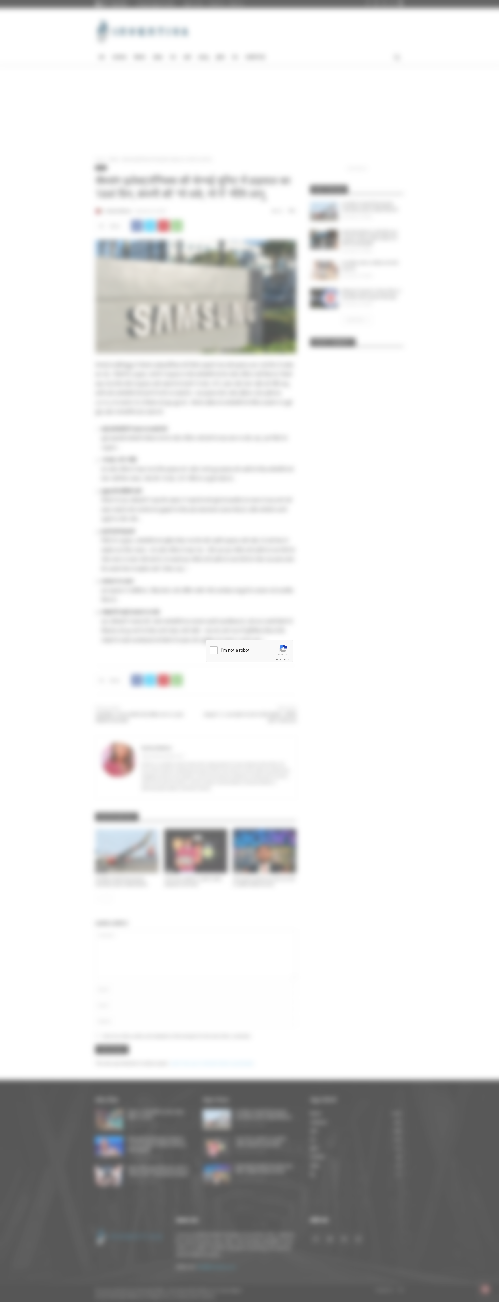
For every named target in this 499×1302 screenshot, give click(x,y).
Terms (286, 659)
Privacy (277, 659)
